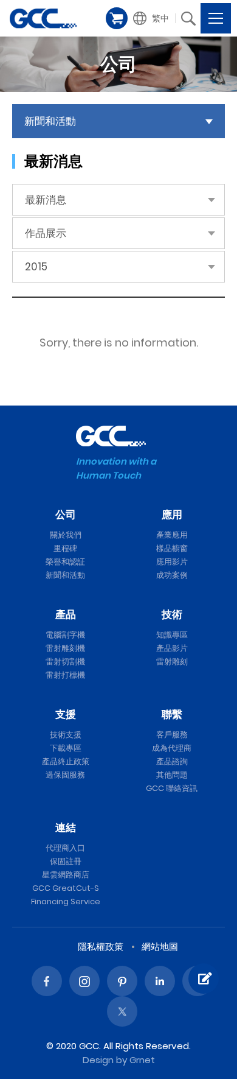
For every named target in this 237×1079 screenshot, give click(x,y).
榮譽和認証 (65, 562)
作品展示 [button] (45, 233)
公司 (65, 514)
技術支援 (65, 734)
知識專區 (172, 635)
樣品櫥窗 (172, 548)
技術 (172, 614)
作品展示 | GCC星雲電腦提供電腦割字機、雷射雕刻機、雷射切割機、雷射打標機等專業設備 (43, 18)
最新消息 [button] (45, 199)
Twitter (122, 1011)
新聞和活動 (65, 575)
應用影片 (172, 562)
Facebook (47, 981)
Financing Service (65, 901)
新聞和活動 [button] (50, 121)
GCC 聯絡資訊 (171, 788)
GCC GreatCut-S (65, 888)
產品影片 (172, 648)
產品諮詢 (172, 761)
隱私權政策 (100, 946)
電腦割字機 (65, 635)
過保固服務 (65, 775)
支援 (65, 714)
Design (98, 1059)
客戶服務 (172, 734)
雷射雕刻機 (65, 648)
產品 (65, 614)
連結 (65, 827)
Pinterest (122, 981)
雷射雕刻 (172, 661)
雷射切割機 (65, 661)
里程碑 (65, 548)
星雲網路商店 (65, 874)
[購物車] (117, 18)
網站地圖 (160, 946)
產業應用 (172, 535)
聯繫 (172, 714)
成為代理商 (171, 748)
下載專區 (65, 748)
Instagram (84, 981)
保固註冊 (65, 861)
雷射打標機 (65, 675)
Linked (160, 981)
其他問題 (172, 775)
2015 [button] (36, 266)
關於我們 (65, 535)
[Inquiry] (203, 978)
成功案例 (172, 575)
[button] (152, 18)
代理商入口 (65, 848)
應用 (172, 514)
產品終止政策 (65, 761)
